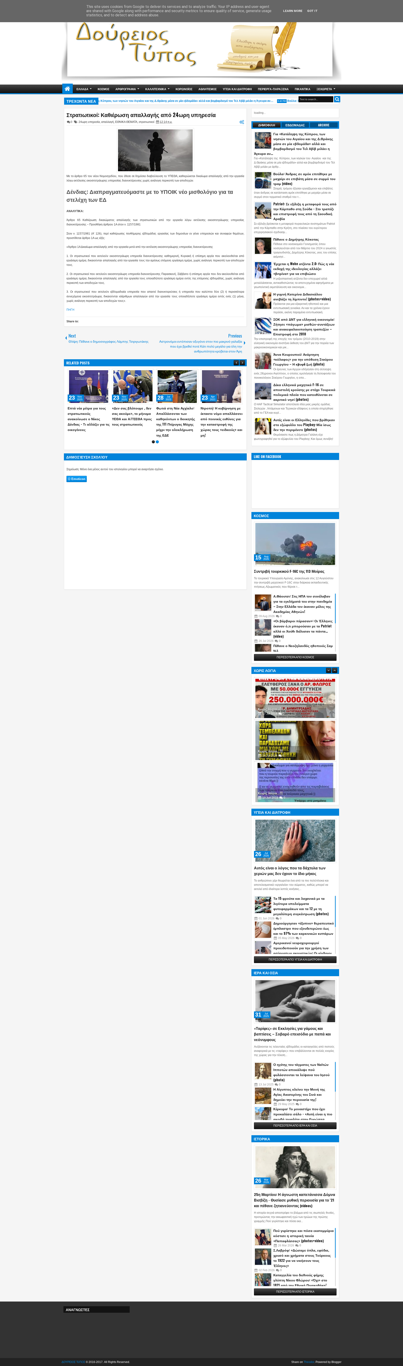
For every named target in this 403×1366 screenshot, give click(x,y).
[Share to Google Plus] (104, 373)
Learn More (292, 11)
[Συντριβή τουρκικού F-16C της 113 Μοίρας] (295, 544)
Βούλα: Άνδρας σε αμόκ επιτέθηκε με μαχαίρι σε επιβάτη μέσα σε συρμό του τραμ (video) (304, 178)
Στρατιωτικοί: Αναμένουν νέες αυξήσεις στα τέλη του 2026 (87, 413)
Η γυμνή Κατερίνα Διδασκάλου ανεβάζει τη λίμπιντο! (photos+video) (302, 296)
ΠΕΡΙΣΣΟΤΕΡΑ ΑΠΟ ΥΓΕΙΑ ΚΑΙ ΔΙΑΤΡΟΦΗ (295, 959)
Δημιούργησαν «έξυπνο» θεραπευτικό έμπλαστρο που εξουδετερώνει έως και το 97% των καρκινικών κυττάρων (303, 928)
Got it (312, 11)
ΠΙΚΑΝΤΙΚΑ (302, 89)
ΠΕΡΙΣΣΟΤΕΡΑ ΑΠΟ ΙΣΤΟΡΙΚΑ (295, 1291)
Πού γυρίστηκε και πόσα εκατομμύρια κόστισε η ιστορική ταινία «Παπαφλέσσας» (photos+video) (303, 1235)
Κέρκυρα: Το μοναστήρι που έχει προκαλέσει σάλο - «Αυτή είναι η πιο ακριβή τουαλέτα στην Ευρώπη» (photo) (302, 1116)
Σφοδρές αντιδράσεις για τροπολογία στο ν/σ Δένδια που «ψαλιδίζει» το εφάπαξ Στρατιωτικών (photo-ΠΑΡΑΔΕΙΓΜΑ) (177, 419)
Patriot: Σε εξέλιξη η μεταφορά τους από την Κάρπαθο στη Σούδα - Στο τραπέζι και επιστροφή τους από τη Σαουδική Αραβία (305, 211)
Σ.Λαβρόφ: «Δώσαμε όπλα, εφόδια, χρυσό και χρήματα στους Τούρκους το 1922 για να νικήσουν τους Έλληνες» (302, 1258)
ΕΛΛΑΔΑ (82, 89)
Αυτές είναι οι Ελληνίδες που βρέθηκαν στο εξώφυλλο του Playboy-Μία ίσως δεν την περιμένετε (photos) (304, 424)
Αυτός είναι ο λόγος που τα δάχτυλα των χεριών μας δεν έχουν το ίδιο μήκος (290, 870)
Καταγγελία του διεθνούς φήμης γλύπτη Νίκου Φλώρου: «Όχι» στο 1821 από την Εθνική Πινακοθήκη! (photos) (300, 1282)
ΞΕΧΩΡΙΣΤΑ (324, 89)
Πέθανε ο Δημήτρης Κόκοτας (296, 239)
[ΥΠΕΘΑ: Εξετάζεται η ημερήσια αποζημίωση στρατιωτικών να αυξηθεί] (221, 386)
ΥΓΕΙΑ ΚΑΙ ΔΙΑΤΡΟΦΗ (237, 89)
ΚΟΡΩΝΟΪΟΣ (184, 89)
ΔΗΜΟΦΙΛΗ (266, 125)
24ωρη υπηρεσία (89, 122)
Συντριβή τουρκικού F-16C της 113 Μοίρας (289, 571)
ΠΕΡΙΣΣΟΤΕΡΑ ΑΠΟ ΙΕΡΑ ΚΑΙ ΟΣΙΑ (295, 1125)
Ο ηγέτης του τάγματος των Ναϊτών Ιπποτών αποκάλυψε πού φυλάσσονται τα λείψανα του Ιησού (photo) (301, 1072)
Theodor (309, 1362)
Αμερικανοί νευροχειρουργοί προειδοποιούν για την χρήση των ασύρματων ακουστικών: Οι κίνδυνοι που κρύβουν (302, 950)
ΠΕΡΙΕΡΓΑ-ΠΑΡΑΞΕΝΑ (273, 89)
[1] (153, 436)
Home (67, 89)
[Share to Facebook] (94, 373)
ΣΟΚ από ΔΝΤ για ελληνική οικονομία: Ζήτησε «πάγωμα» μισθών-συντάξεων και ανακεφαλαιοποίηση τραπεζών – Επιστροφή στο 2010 (304, 326)
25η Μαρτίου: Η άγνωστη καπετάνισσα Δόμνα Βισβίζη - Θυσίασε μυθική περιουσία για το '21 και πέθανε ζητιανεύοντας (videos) (294, 1200)
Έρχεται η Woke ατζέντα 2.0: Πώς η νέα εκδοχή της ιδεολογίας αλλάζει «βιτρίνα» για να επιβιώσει (303, 268)
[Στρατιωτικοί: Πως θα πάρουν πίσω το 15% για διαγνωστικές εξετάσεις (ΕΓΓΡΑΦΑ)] (133, 386)
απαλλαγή (107, 122)
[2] (157, 436)
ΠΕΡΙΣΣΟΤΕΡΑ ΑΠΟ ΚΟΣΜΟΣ (295, 657)
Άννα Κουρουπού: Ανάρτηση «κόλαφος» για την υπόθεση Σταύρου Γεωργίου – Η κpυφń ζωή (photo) (303, 359)
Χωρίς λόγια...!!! (270, 707)
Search (337, 99)
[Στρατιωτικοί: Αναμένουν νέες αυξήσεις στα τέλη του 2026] (88, 386)
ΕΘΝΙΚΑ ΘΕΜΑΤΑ (126, 122)
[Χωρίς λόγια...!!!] (295, 697)
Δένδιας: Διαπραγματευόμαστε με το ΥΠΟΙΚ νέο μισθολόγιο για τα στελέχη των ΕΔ (149, 195)
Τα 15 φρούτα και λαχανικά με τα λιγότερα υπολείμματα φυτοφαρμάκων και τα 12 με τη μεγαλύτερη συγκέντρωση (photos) (301, 906)
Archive (324, 125)
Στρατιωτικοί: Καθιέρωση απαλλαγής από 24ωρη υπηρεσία (141, 115)
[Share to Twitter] (99, 373)
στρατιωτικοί (146, 122)
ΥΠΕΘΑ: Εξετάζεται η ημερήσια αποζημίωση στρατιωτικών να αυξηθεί (220, 413)
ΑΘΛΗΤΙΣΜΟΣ (207, 89)
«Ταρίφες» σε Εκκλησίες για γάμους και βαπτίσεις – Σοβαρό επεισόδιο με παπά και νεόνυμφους (292, 1033)
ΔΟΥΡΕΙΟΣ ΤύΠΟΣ (73, 1362)
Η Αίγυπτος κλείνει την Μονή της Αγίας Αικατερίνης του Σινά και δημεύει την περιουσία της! (299, 1094)
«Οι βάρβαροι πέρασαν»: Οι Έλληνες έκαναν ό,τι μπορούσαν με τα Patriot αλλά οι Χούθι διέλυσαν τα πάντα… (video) (303, 628)
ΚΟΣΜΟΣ (103, 89)
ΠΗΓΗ (70, 309)
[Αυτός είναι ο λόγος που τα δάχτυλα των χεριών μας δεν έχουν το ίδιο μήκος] (295, 841)
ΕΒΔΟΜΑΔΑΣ (295, 125)
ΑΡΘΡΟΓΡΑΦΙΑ (125, 89)
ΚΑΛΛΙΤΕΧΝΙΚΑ (155, 89)
